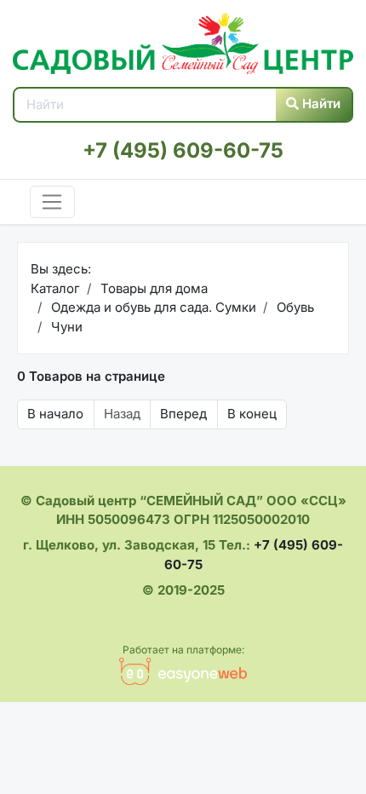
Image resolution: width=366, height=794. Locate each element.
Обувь (293, 307)
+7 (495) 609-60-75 (183, 150)
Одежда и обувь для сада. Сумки (152, 307)
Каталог (55, 288)
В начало (55, 414)
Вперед (183, 414)
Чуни (65, 327)
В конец (252, 414)
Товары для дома (152, 288)
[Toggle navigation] (52, 202)
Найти (319, 103)
